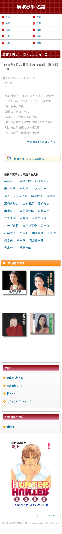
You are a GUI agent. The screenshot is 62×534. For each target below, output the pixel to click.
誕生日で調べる (15, 377)
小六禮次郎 (24, 181)
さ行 (8, 23)
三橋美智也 (11, 203)
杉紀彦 (52, 233)
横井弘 (8, 181)
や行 (39, 36)
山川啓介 (38, 233)
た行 (39, 23)
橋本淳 (21, 240)
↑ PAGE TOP (49, 515)
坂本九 (45, 225)
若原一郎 (25, 247)
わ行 (39, 42)
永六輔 (24, 188)
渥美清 (51, 196)
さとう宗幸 (39, 188)
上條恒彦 (28, 203)
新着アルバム (14, 393)
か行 (39, 17)
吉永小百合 (30, 225)
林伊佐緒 (37, 196)
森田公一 (44, 210)
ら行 (8, 42)
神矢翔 (10, 426)
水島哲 (24, 218)
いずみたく (42, 181)
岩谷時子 (10, 188)
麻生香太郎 (39, 218)
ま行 (8, 36)
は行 (39, 30)
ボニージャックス (15, 196)
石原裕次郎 (36, 240)
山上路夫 (10, 210)
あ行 (8, 17)
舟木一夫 (10, 247)
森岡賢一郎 (27, 210)
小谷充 (24, 233)
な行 (8, 30)
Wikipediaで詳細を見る (41, 141)
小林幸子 (10, 233)
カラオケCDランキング (19, 401)
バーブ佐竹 (11, 225)
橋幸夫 (8, 240)
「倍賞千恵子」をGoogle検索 (28, 159)
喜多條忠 (44, 203)
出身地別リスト (15, 385)
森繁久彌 (10, 218)
